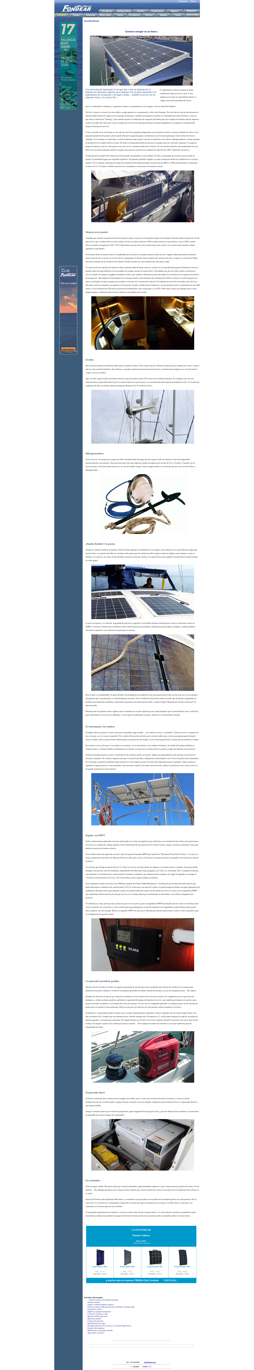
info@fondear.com (150, 1362)
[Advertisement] (68, 180)
